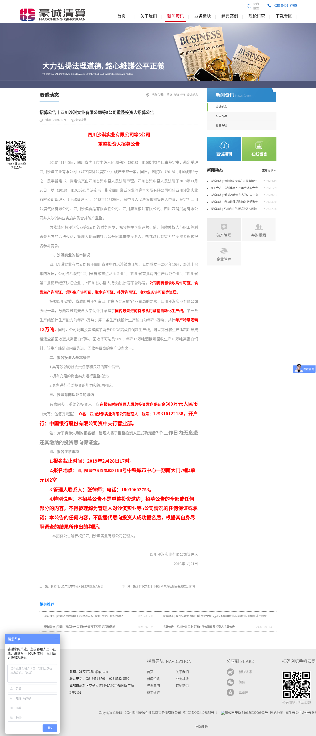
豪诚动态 (49, 95)
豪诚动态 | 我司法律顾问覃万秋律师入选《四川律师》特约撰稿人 (84, 616)
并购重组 (258, 235)
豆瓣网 (243, 692)
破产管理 (224, 235)
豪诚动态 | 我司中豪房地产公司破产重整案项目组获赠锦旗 (79, 627)
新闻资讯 (179, 95)
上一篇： (71, 586)
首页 (121, 16)
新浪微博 (245, 672)
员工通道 (153, 692)
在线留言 (259, 154)
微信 (242, 682)
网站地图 (201, 726)
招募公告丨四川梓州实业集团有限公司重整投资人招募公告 (199, 627)
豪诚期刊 (224, 154)
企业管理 (224, 259)
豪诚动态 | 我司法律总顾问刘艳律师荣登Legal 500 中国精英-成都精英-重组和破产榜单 (215, 616)
